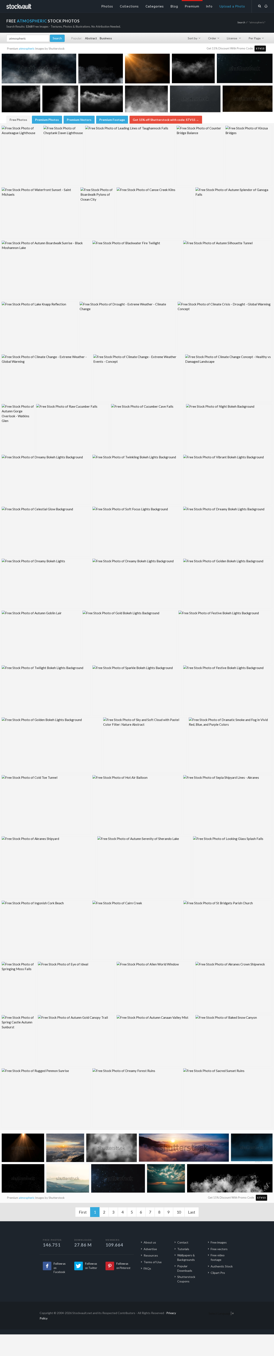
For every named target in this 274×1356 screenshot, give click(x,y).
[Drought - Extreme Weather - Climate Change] (128, 327)
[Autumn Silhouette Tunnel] (227, 270)
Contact (182, 1242)
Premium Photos (47, 119)
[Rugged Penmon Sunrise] (46, 1097)
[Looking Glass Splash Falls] (232, 867)
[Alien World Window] (155, 987)
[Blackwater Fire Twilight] (136, 270)
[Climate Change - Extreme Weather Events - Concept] (138, 378)
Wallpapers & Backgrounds (186, 1257)
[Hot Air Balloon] (136, 804)
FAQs (147, 1268)
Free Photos (18, 119)
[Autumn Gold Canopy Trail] (76, 1040)
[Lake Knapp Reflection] (39, 327)
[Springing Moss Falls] (19, 987)
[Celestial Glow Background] (46, 532)
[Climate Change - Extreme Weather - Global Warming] (46, 378)
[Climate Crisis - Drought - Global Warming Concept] (225, 327)
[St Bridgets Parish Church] (227, 930)
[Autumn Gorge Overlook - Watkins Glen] (18, 428)
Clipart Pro (218, 1273)
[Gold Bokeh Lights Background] (129, 637)
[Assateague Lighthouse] (21, 155)
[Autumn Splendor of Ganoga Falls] (233, 212)
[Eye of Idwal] (76, 987)
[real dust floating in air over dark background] (195, 100)
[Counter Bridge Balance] (200, 155)
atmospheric (26, 48)
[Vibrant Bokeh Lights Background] (227, 480)
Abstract (91, 38)
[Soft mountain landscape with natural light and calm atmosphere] (67, 1179)
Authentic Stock (222, 1266)
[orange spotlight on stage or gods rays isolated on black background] (147, 70)
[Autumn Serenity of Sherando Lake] (144, 867)
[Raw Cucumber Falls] (72, 428)
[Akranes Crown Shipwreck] (233, 987)
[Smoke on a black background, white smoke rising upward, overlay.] (60, 100)
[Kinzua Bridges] (248, 155)
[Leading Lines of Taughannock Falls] (129, 155)
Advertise (150, 1249)
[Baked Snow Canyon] (233, 1040)
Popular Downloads (184, 1268)
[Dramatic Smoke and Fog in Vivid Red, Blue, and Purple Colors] (230, 745)
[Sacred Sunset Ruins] (227, 1097)
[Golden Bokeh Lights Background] (227, 583)
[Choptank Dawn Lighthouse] (63, 155)
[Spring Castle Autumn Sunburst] (19, 1040)
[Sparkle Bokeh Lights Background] (136, 690)
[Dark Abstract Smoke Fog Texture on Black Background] (193, 69)
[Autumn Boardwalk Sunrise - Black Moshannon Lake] (46, 270)
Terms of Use (153, 1262)
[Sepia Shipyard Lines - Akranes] (227, 804)
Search (241, 22)
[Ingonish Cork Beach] (46, 930)
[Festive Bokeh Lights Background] (225, 637)
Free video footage (218, 1257)
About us (150, 1242)
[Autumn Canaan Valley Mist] (155, 1040)
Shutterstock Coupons (186, 1279)
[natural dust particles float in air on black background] (118, 1179)
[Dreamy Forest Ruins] (136, 1097)
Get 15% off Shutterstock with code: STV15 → (166, 119)
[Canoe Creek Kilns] (155, 212)
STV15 (260, 48)
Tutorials (183, 1249)
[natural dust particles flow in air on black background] (245, 70)
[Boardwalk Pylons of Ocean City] (97, 212)
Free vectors (219, 1249)
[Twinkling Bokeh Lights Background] (136, 480)
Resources (151, 1255)
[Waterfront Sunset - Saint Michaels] (40, 212)
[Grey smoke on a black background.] (100, 69)
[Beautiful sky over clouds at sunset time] (184, 1150)
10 (179, 1212)
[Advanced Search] (259, 5)
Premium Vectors (79, 119)
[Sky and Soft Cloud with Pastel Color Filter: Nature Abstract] (145, 745)
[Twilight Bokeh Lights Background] (46, 690)
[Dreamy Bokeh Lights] (46, 583)
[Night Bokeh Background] (229, 428)
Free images (219, 1242)
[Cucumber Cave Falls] (147, 428)
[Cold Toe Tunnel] (46, 804)
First (83, 1212)
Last (191, 1212)
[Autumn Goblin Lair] (41, 637)
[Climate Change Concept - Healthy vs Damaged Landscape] (228, 378)
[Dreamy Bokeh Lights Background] (46, 480)
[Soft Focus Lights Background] (136, 532)
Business (106, 38)
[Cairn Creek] (136, 930)
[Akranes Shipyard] (48, 867)
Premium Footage (112, 119)
